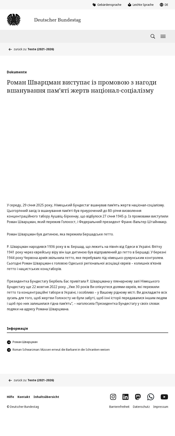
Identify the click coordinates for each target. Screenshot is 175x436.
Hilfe (10, 397)
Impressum (160, 407)
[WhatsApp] (150, 396)
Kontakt (24, 397)
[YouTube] (164, 396)
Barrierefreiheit (119, 407)
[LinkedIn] (125, 396)
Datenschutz (141, 407)
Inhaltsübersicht (46, 397)
